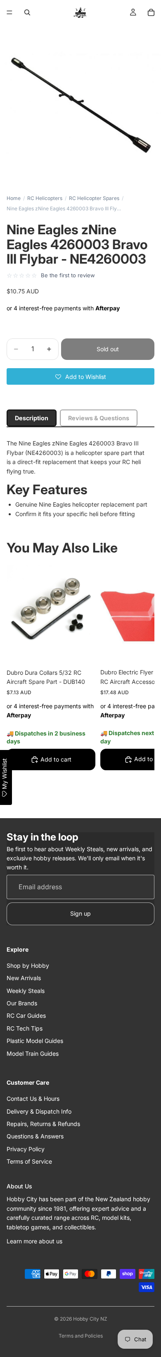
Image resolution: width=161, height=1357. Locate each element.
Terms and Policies (81, 1336)
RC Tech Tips (25, 1028)
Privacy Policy (26, 1148)
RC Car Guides (26, 1015)
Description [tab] (31, 417)
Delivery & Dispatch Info (39, 1111)
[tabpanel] (80, 479)
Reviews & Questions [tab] (98, 417)
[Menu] (9, 12)
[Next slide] (139, 686)
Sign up (80, 913)
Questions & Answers (35, 1136)
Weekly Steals (26, 990)
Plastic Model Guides (35, 1040)
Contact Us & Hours (33, 1098)
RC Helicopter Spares (94, 198)
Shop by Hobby (28, 965)
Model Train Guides (33, 1053)
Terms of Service (29, 1161)
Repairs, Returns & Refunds (43, 1123)
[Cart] (151, 12)
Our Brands (22, 1003)
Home (14, 198)
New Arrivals (24, 977)
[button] (80, 376)
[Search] (27, 12)
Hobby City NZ (90, 1319)
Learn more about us (34, 1241)
